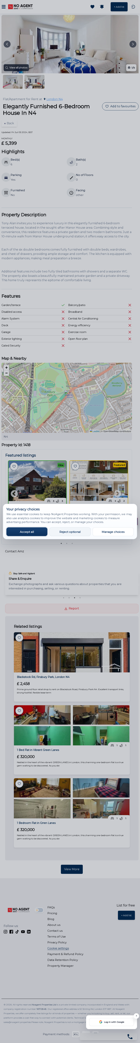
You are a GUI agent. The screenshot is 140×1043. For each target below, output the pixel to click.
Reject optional (70, 532)
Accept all (27, 532)
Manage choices (113, 532)
